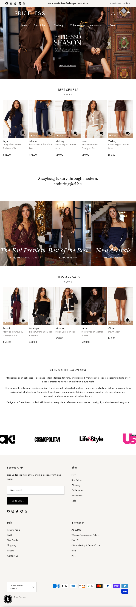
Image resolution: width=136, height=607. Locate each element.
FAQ (9, 534)
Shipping (11, 545)
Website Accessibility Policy (85, 534)
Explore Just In (113, 257)
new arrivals (72, 392)
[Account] (112, 13)
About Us (76, 529)
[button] (8, 599)
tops (102, 377)
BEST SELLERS (68, 89)
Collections (76, 25)
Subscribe (18, 500)
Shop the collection (22, 257)
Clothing (58, 25)
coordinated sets (115, 377)
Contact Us (12, 555)
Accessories (96, 25)
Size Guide (12, 540)
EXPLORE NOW (68, 257)
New (24, 25)
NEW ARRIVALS (68, 277)
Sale (112, 25)
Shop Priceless (20, 597)
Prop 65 (76, 540)
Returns (10, 550)
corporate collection (20, 387)
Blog (74, 550)
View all (68, 94)
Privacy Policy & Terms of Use (86, 545)
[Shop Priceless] (29, 13)
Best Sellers (40, 25)
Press (74, 555)
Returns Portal (13, 529)
